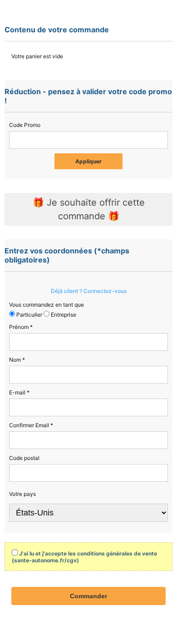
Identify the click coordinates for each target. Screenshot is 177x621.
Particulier (28, 314)
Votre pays (22, 493)
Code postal (24, 457)
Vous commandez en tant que (46, 304)
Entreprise (62, 314)
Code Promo (24, 124)
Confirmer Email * (31, 425)
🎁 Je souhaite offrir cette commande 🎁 (89, 209)
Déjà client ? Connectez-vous (89, 291)
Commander (88, 596)
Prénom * (21, 326)
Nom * (17, 359)
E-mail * (19, 392)
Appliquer (88, 161)
